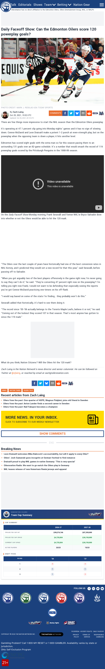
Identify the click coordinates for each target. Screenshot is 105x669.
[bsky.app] (77, 113)
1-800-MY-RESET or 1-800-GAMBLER (46, 643)
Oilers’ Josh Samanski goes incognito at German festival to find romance (39, 457)
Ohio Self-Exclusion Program (16, 649)
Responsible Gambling (99, 636)
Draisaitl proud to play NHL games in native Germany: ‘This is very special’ (39, 461)
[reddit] (89, 113)
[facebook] (65, 113)
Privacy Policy (76, 636)
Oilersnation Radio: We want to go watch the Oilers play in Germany (36, 465)
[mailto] (83, 113)
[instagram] (93, 588)
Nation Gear (81, 5)
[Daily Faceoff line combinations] (95, 113)
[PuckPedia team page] (101, 113)
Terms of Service (86, 636)
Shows (37, 5)
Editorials (24, 5)
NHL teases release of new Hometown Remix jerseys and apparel (35, 469)
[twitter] (71, 113)
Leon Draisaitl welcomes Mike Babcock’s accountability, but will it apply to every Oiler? (46, 454)
